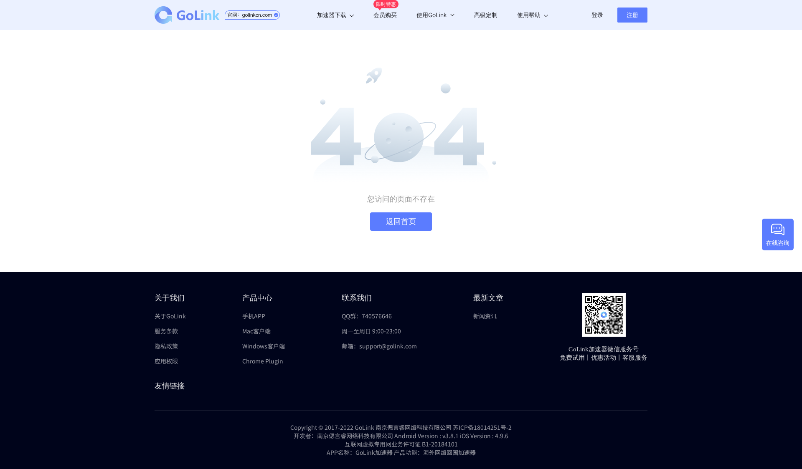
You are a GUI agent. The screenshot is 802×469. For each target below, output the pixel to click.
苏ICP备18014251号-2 (482, 427)
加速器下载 (331, 14)
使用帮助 (529, 14)
